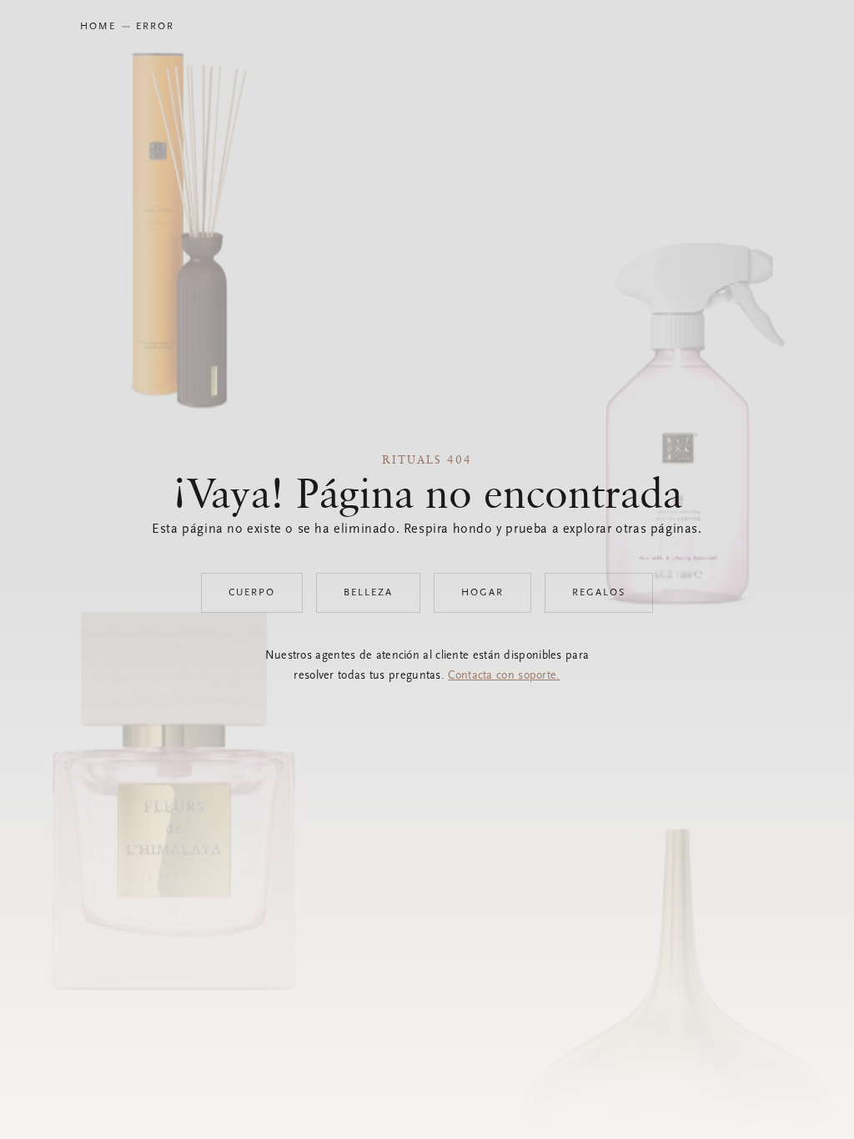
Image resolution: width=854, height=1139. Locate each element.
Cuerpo (252, 593)
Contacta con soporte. (504, 676)
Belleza (368, 593)
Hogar (482, 593)
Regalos (598, 593)
